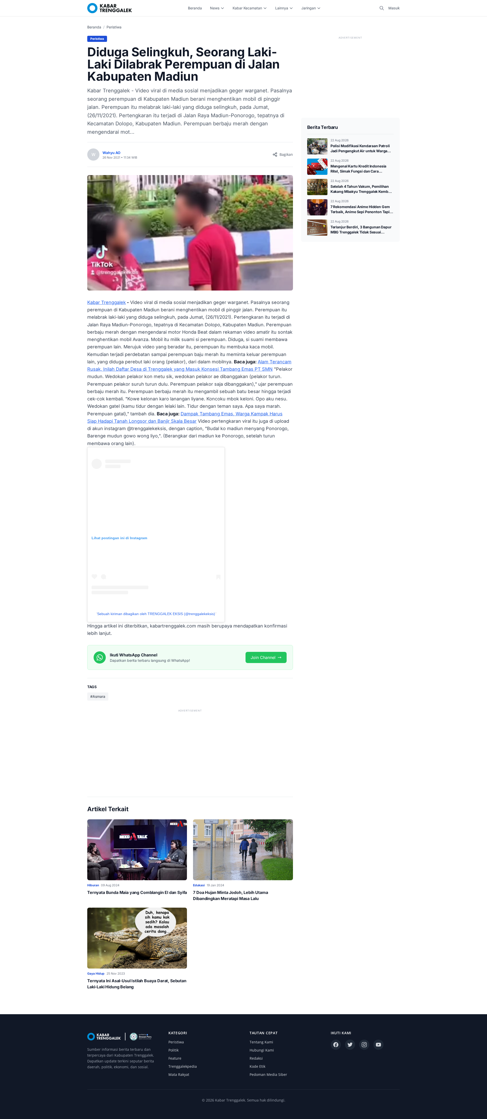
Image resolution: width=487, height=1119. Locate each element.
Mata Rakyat (178, 1074)
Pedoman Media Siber (268, 1074)
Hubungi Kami (262, 1050)
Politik (173, 1050)
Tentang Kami (261, 1042)
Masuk (394, 8)
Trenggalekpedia (182, 1066)
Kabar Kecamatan (247, 8)
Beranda (195, 8)
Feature (174, 1058)
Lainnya (281, 8)
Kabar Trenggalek (106, 302)
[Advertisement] (190, 749)
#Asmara (97, 696)
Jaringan (308, 8)
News (214, 8)
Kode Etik (257, 1066)
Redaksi (256, 1058)
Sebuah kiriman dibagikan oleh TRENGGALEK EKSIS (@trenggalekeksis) (156, 614)
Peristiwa (114, 27)
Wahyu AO (111, 152)
